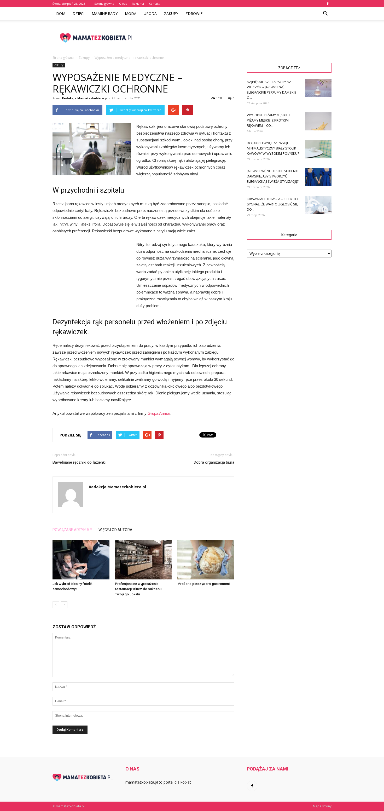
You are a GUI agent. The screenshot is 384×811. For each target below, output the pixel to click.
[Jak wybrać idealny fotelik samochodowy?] (81, 559)
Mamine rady (105, 13)
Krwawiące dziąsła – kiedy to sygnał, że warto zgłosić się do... (272, 204)
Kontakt (154, 3)
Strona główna (104, 3)
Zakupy (171, 13)
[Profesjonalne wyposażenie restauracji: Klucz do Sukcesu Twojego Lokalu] (143, 559)
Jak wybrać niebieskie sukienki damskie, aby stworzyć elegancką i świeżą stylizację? (273, 176)
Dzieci (78, 13)
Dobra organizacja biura (214, 462)
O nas (123, 3)
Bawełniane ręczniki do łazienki (79, 462)
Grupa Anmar (159, 413)
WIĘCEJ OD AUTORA (115, 530)
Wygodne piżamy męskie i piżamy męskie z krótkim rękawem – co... (268, 120)
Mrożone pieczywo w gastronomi (203, 584)
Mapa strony (322, 806)
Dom (60, 13)
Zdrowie (193, 13)
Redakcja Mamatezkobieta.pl (85, 98)
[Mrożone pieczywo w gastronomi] (205, 559)
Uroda (150, 13)
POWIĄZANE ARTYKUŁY (72, 530)
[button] (325, 13)
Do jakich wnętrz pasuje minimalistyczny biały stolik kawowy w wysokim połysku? (273, 148)
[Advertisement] (236, 38)
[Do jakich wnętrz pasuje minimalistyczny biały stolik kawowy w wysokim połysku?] (318, 149)
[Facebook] (327, 3)
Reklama (138, 3)
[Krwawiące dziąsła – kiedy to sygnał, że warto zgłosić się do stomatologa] (318, 205)
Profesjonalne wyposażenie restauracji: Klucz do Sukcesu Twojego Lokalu (138, 589)
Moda (130, 13)
